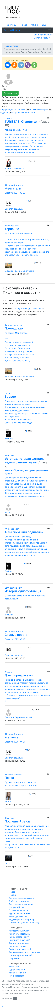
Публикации (21, 109)
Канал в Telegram (17, 972)
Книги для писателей (19, 940)
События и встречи (19, 901)
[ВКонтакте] (8, 65)
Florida (8, 801)
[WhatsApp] (34, 65)
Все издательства (18, 916)
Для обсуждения (13, 588)
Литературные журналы (21, 904)
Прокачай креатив (14, 185)
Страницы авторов (18, 910)
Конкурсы (11, 25)
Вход (37, 34)
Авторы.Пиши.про (13, 30)
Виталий (9, 614)
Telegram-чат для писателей (29, 308)
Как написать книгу (19, 937)
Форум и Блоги (16, 907)
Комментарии (42, 109)
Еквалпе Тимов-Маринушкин (19, 271)
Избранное (16, 112)
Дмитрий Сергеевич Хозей (18, 717)
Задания (5, 112)
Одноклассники (17, 969)
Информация (6, 109)
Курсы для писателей (20, 913)
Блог (31, 109)
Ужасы (8, 118)
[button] (45, 25)
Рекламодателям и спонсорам (24, 952)
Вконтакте (14, 966)
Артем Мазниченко (14, 168)
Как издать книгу (17, 946)
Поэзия (12, 895)
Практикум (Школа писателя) (24, 922)
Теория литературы (19, 943)
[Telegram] (21, 65)
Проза (24, 25)
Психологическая (14, 774)
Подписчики (28, 112)
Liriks (7, 863)
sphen (7, 512)
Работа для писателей (20, 949)
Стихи (34, 25)
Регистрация (46, 34)
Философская (12, 225)
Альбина (9, 438)
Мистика (9, 455)
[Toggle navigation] (49, 30)
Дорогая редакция (14, 209)
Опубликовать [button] (41, 37)
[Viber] (28, 65)
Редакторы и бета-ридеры (22, 919)
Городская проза (14, 325)
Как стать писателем (19, 934)
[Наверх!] (3, 1004)
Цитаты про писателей (20, 955)
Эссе (7, 393)
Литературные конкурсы (21, 898)
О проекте (14, 958)
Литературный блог (19, 930)
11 (27, 647)
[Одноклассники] (14, 65)
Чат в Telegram (16, 975)
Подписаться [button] (10, 93)
